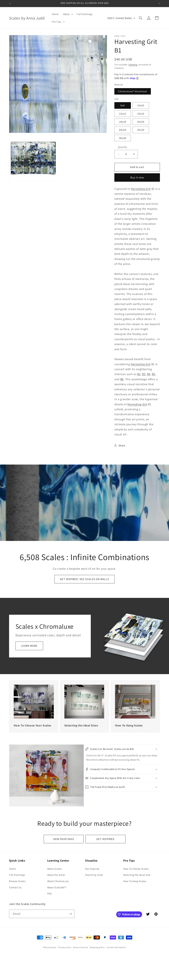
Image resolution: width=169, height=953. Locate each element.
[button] (68, 14)
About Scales (54, 868)
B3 (143, 374)
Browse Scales (17, 881)
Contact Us (15, 887)
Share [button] (121, 445)
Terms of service (80, 947)
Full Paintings (17, 874)
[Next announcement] (159, 3)
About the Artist (56, 874)
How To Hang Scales (134, 881)
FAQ (49, 893)
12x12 (122, 113)
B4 (148, 374)
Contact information (116, 947)
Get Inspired (92, 868)
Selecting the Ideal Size (137, 874)
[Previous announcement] (10, 3)
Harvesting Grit (141, 189)
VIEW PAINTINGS (63, 839)
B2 (138, 374)
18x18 (122, 121)
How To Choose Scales (136, 868)
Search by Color (94, 874)
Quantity (122, 147)
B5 (153, 374)
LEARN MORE (29, 646)
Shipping (132, 64)
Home (12, 868)
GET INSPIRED (105, 839)
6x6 (122, 105)
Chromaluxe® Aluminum (132, 91)
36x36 (122, 138)
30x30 (141, 129)
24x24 (122, 129)
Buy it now (137, 177)
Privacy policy (64, 947)
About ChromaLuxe (58, 881)
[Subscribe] (70, 914)
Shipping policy (97, 947)
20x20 (141, 121)
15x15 (140, 113)
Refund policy (49, 947)
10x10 (140, 105)
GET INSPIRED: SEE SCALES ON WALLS (84, 579)
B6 (122, 379)
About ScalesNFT (57, 887)
